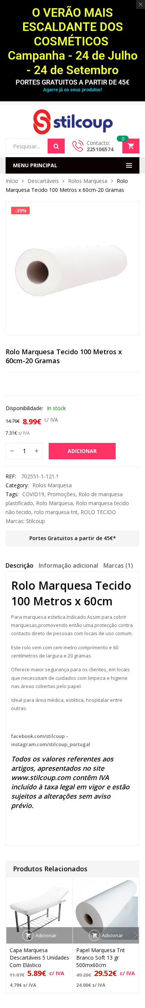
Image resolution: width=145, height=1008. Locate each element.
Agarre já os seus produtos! (72, 89)
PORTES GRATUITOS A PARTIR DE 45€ (72, 82)
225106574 (100, 149)
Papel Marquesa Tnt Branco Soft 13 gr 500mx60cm (100, 958)
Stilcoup (35, 520)
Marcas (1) (118, 565)
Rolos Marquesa (87, 180)
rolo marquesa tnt (56, 512)
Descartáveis (43, 180)
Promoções (61, 494)
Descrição (19, 565)
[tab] (19, 566)
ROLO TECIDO (98, 512)
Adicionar (82, 450)
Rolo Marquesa (54, 503)
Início (12, 180)
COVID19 (33, 494)
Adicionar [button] (46, 935)
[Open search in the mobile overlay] (35, 146)
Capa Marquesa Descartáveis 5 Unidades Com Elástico (39, 958)
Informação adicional (68, 565)
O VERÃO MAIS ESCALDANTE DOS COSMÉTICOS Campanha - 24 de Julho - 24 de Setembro (73, 41)
